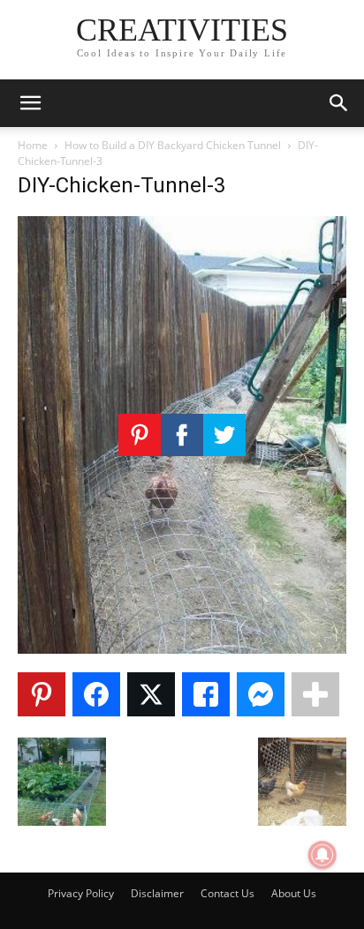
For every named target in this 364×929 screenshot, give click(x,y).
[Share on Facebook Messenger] (260, 694)
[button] (30, 103)
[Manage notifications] (322, 855)
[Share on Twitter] (151, 694)
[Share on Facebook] (96, 694)
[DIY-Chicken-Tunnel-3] (182, 648)
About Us (293, 893)
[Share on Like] (206, 694)
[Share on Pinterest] (41, 694)
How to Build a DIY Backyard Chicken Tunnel (172, 145)
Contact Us (227, 893)
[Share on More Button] (315, 694)
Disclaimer (157, 893)
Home (33, 145)
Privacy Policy (81, 893)
